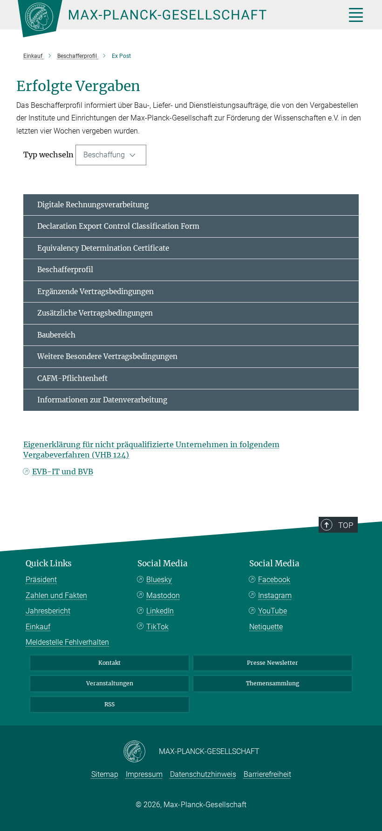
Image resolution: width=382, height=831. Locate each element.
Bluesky (159, 579)
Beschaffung (105, 154)
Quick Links (49, 563)
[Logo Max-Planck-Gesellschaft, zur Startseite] (170, 18)
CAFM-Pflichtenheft (72, 378)
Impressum (144, 774)
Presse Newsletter (272, 662)
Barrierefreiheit (267, 774)
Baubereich (56, 335)
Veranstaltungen (109, 683)
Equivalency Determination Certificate (103, 248)
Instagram (275, 595)
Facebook (274, 579)
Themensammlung (272, 683)
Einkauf (38, 626)
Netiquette (266, 626)
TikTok (157, 626)
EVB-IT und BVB (62, 471)
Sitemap (104, 774)
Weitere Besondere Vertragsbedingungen (107, 356)
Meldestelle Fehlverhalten (67, 642)
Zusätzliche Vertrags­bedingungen (95, 313)
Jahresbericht (48, 610)
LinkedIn (160, 610)
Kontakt (109, 662)
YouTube (272, 610)
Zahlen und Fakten (56, 595)
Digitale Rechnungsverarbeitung (93, 204)
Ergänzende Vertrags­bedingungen (95, 291)
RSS (109, 704)
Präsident (41, 579)
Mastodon (163, 595)
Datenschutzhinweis (203, 774)
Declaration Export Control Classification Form (118, 226)
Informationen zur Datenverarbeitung (102, 399)
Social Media (162, 563)
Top (345, 525)
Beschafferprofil (65, 269)
